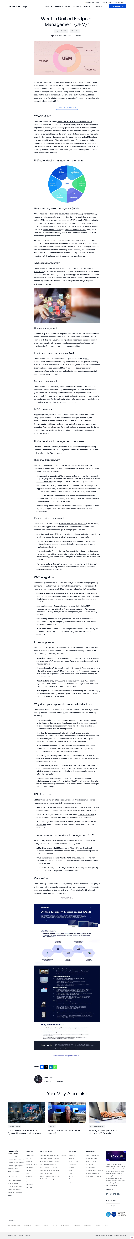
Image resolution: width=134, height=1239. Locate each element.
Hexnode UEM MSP (14, 1171)
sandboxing (38, 281)
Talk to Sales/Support (92, 1155)
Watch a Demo (91, 1161)
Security (71, 1158)
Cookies (27, 1235)
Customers (29, 1161)
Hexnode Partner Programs (94, 1170)
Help (27, 1173)
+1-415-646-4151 (46, 1173)
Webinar (29, 1170)
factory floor (41, 824)
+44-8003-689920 (49, 1158)
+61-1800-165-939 (49, 1161)
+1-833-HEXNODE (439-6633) (53, 1155)
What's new (90, 2)
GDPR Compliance (74, 1161)
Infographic (74, 31)
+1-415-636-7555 (49, 1170)
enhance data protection (50, 143)
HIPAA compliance (51, 810)
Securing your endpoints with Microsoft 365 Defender (103, 1132)
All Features (30, 1155)
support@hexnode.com (50, 1176)
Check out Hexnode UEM (67, 107)
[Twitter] (46, 1067)
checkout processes (83, 817)
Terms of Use (12, 1235)
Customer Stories (31, 1164)
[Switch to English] (132, 1237)
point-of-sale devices (86, 814)
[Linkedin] (51, 1067)
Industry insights (15, 1126)
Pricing (67, 6)
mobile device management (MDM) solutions (74, 121)
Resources (29, 1167)
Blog (70, 1170)
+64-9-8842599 (48, 1164)
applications (39, 271)
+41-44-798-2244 (48, 1167)
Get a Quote (90, 1164)
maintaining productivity (45, 547)
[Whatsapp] (55, 1067)
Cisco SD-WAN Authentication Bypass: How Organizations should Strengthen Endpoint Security (24, 1132)
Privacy (20, 1235)
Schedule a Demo (91, 1158)
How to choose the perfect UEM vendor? (64, 1132)
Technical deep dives (96, 1126)
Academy (29, 1176)
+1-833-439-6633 (118, 2)
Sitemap (71, 1167)
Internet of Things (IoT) (46, 648)
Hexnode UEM (12, 1157)
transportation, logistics (68, 523)
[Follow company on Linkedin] (114, 1194)
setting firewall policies (52, 229)
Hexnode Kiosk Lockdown (16, 1160)
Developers (30, 1182)
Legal (70, 1182)
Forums (28, 1179)
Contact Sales (107, 2)
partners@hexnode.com (51, 1179)
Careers (71, 1179)
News (70, 1173)
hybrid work (47, 465)
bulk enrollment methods (44, 247)
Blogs (25, 7)
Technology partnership (93, 1176)
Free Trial (29, 1188)
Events (52, 1126)
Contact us (72, 1164)
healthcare (82, 523)
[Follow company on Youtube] (118, 1194)
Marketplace (30, 1185)
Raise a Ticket (90, 1167)
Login (113, 1205)
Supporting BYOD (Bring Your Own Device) (50, 415)
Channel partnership (92, 1173)
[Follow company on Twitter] (110, 1194)
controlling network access (75, 229)
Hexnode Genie (13, 1168)
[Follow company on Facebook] (107, 1194)
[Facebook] (42, 1067)
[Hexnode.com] (14, 6)
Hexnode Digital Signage (15, 1165)
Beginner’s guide (61, 31)
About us (72, 1155)
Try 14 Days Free (117, 6)
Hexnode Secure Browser (16, 1163)
